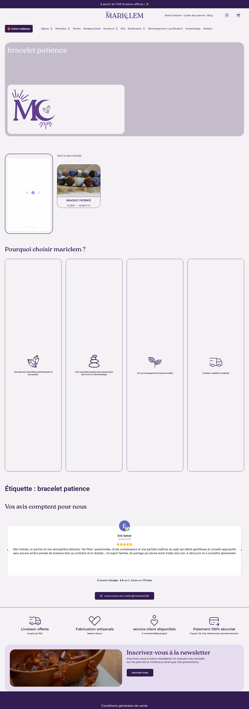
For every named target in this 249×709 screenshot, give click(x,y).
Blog (210, 15)
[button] (241, 550)
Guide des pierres (194, 15)
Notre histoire (173, 15)
